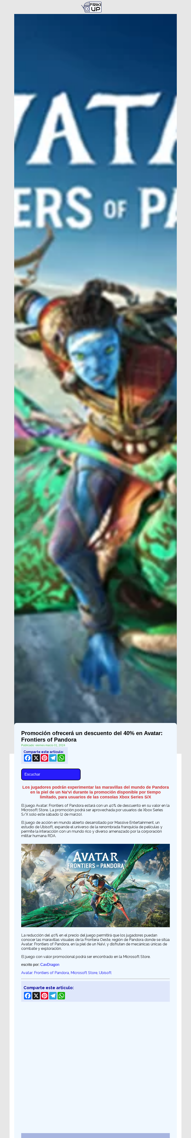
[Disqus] (95, 1064)
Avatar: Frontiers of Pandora (45, 973)
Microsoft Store (84, 973)
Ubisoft (105, 973)
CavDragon (49, 965)
